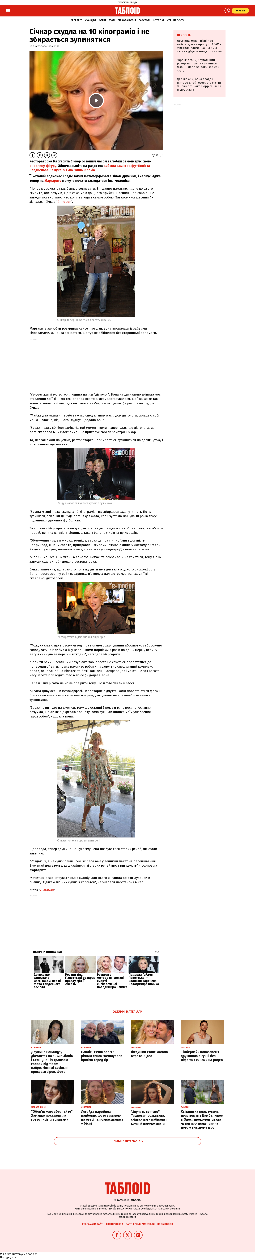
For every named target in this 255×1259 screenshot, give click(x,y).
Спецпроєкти (175, 20)
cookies (32, 1254)
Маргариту (53, 181)
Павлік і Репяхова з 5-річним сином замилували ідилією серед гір (101, 1056)
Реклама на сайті (92, 1224)
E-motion (64, 202)
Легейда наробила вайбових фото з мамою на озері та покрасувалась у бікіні (102, 1117)
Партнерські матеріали (140, 1224)
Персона (184, 35)
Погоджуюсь (8, 1257)
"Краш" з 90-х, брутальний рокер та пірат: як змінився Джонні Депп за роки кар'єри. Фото (198, 65)
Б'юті (112, 20)
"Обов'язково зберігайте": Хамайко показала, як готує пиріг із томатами (52, 1115)
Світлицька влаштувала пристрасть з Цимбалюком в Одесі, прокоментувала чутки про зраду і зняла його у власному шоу (202, 1119)
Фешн (102, 20)
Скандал (90, 20)
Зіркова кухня (127, 20)
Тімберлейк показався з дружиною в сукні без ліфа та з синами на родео (202, 1056)
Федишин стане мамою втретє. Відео (149, 1054)
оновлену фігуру (42, 166)
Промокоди (165, 1224)
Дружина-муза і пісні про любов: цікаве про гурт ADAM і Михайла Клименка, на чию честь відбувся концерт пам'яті (199, 46)
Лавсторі (144, 20)
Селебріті (76, 20)
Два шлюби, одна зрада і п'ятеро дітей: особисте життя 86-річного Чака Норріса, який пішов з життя (199, 84)
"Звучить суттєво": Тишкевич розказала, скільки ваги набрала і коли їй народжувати (149, 1117)
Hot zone (158, 20)
